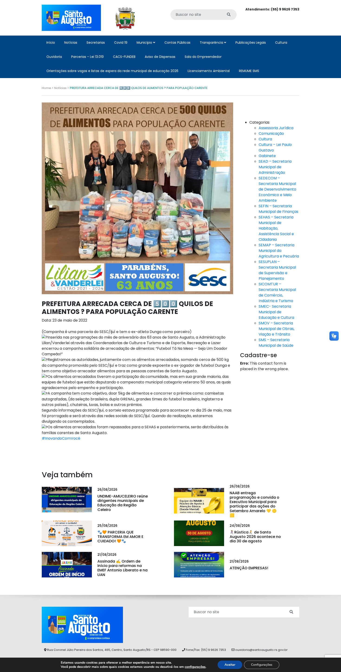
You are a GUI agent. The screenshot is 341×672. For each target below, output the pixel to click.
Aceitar (230, 664)
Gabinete (267, 155)
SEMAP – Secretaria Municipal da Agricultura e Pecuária (279, 250)
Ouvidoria (54, 56)
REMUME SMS (249, 71)
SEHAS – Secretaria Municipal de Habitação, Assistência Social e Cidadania (276, 228)
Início (50, 42)
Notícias (70, 42)
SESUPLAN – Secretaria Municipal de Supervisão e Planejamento (277, 270)
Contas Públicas (177, 42)
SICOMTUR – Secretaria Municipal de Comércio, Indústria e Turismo (277, 292)
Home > (47, 88)
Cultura (281, 42)
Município (145, 42)
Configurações (261, 664)
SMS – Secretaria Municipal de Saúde (276, 342)
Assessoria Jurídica (276, 128)
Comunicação (271, 133)
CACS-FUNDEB (124, 56)
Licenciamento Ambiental (209, 71)
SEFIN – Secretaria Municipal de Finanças (278, 208)
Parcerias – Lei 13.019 (87, 56)
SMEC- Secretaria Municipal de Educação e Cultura (276, 312)
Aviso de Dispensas (160, 56)
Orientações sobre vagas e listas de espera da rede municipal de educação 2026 (112, 71)
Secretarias (96, 42)
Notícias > (61, 88)
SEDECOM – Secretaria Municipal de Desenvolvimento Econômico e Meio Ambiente (277, 189)
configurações (195, 667)
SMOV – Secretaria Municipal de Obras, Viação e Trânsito (276, 328)
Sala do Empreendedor (203, 56)
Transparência (212, 42)
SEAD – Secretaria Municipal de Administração (275, 167)
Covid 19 (120, 42)
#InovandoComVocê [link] (61, 438)
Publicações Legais (250, 42)
